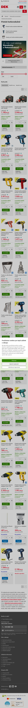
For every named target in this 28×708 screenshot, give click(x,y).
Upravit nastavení (14, 364)
